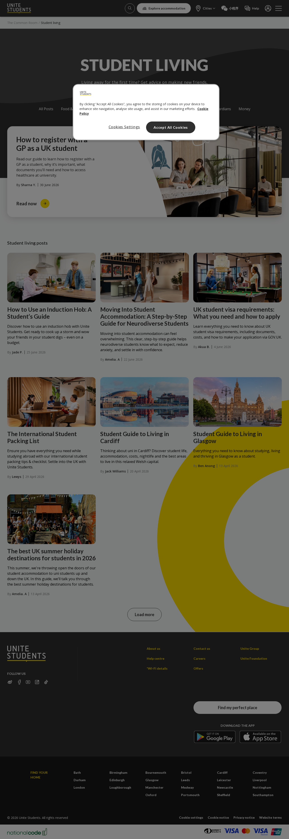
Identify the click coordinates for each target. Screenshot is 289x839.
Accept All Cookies (171, 127)
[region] (146, 112)
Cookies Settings (124, 126)
